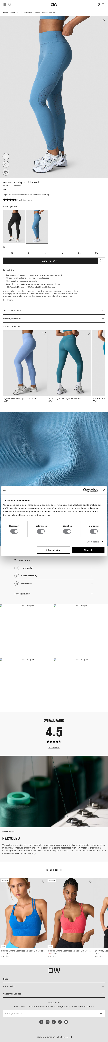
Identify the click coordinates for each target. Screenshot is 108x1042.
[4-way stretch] (6, 156)
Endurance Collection (12, 186)
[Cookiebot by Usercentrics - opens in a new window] (85, 490)
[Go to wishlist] (98, 4)
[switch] (41, 531)
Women (13, 12)
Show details (92, 541)
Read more (8, 300)
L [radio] (62, 253)
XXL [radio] (96, 253)
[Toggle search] (9, 4)
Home (5, 12)
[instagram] (47, 1022)
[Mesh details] (6, 172)
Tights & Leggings (25, 12)
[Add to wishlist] (44, 333)
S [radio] (28, 253)
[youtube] (66, 1022)
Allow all (88, 550)
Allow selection (53, 550)
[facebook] (41, 1022)
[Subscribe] (101, 1013)
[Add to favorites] (101, 261)
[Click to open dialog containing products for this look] (27, 631)
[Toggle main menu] (5, 4)
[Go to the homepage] (54, 4)
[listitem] (14, 226)
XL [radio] (79, 253)
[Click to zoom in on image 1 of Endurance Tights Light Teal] (54, 97)
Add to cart (50, 261)
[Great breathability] (6, 164)
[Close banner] (104, 490)
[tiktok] (60, 1022)
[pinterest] (54, 1022)
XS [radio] (12, 253)
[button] (54, 318)
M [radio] (45, 253)
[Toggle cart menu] (103, 4)
